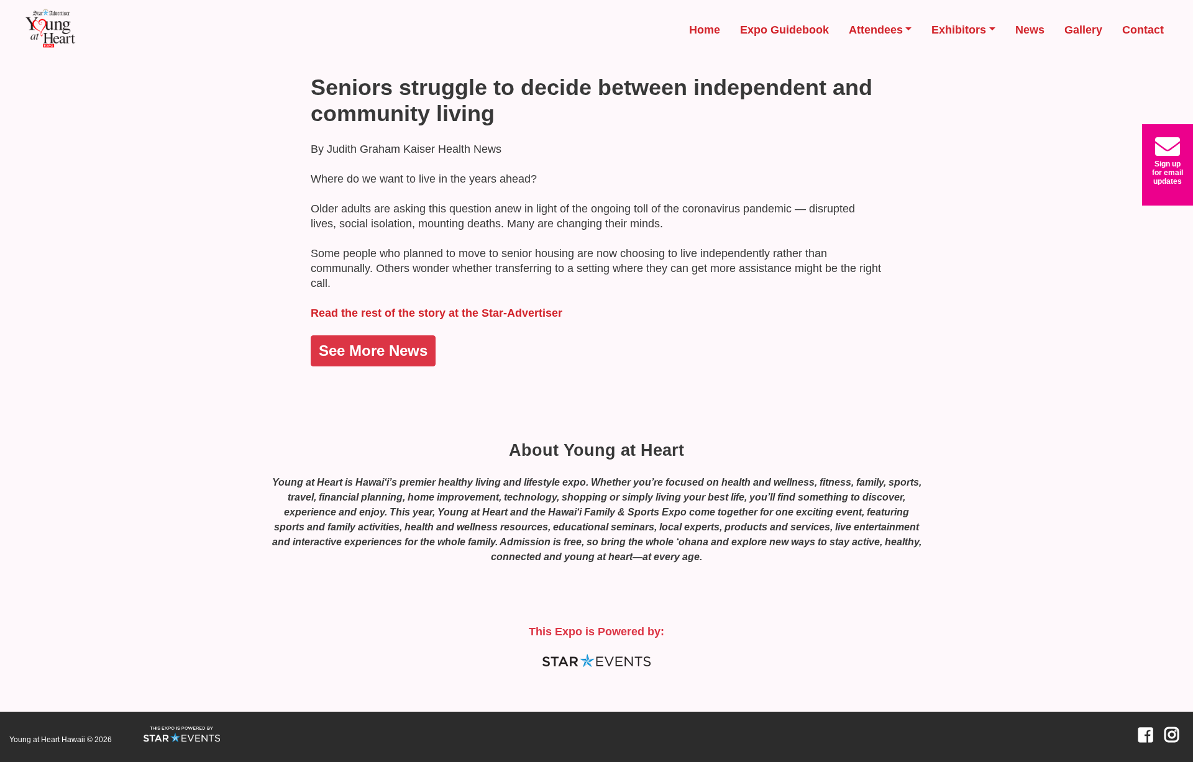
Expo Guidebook (784, 30)
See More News (373, 350)
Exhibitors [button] (958, 30)
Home (704, 30)
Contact (1143, 30)
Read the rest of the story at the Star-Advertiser (436, 313)
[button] (1167, 165)
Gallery (1083, 30)
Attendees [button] (876, 30)
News (1029, 30)
